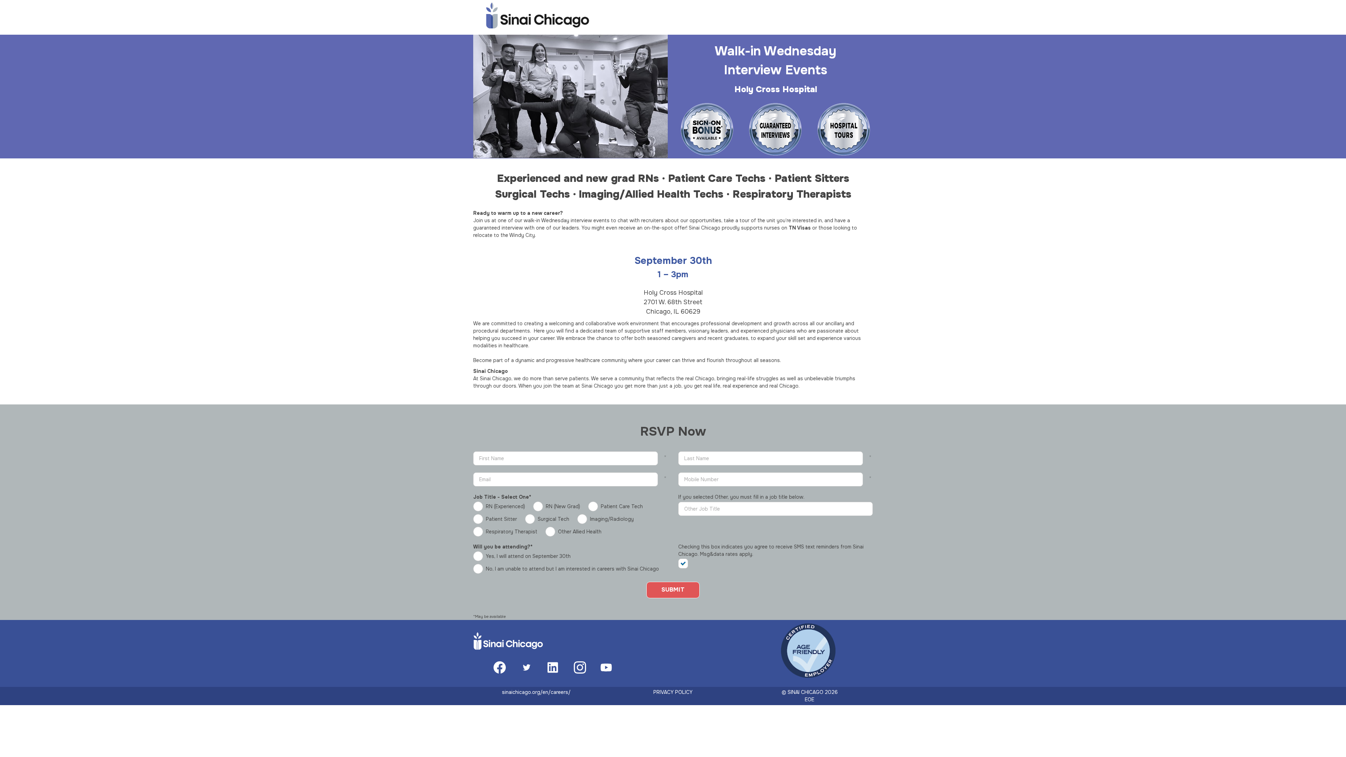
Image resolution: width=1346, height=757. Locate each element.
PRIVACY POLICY (673, 692)
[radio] (501, 506)
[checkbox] (686, 563)
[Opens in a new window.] (500, 672)
